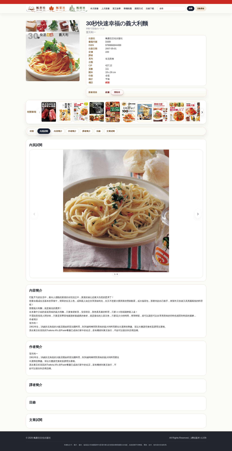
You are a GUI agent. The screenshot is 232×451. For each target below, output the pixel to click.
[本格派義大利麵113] (176, 111)
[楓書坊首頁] (57, 8)
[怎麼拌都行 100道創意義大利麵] (128, 111)
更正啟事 (117, 8)
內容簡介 (58, 131)
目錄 (98, 131)
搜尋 (190, 8)
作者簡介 (72, 131)
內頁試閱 (44, 131)
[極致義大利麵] (96, 111)
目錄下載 (150, 8)
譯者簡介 (86, 131)
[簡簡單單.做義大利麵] (192, 111)
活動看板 (200, 8)
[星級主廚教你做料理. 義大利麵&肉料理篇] (160, 111)
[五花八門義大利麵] (112, 111)
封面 (32, 131)
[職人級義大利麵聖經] (64, 111)
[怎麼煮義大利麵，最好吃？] (80, 111)
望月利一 (91, 32)
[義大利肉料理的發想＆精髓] (48, 111)
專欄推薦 (128, 8)
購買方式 (139, 8)
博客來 (117, 92)
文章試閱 (111, 131)
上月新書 (105, 8)
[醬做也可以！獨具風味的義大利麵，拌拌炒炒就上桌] (144, 111)
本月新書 (94, 8)
